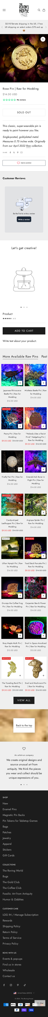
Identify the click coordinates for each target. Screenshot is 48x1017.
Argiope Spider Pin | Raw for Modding (36, 522)
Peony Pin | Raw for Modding (12, 435)
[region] (24, 763)
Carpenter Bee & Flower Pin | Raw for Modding (35, 605)
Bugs (5, 876)
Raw (28, 146)
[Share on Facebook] (10, 152)
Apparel (7, 844)
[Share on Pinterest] (18, 152)
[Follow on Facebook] (4, 985)
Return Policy (10, 932)
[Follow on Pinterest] (18, 985)
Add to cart (24, 331)
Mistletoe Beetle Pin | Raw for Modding (36, 392)
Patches (7, 832)
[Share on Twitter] (14, 152)
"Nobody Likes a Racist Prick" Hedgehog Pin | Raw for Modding (36, 437)
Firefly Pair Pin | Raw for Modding (12, 478)
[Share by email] (21, 152)
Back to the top (24, 725)
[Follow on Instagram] (11, 985)
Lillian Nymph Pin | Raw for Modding (12, 565)
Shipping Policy (11, 926)
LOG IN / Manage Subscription (21, 915)
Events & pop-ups (12, 959)
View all (24, 700)
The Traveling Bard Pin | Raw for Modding (12, 685)
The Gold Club (11, 882)
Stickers (7, 850)
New (5, 803)
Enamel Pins (10, 809)
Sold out (24, 112)
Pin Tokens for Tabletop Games (20, 821)
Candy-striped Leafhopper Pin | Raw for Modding (12, 523)
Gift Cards (8, 855)
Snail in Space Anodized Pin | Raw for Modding (35, 645)
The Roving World (13, 871)
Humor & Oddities (13, 899)
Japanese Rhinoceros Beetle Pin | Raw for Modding (12, 393)
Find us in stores (12, 965)
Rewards (7, 921)
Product (8, 314)
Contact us (9, 976)
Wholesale (9, 970)
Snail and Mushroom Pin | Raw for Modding (35, 685)
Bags (5, 827)
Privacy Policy (10, 944)
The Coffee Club (12, 888)
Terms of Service (12, 938)
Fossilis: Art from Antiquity (17, 894)
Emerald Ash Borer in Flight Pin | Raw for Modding (35, 480)
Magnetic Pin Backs (14, 815)
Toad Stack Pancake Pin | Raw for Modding (35, 565)
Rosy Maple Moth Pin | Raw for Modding (12, 645)
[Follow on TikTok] (24, 985)
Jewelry (7, 838)
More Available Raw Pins (20, 356)
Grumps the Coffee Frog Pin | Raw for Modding (12, 605)
